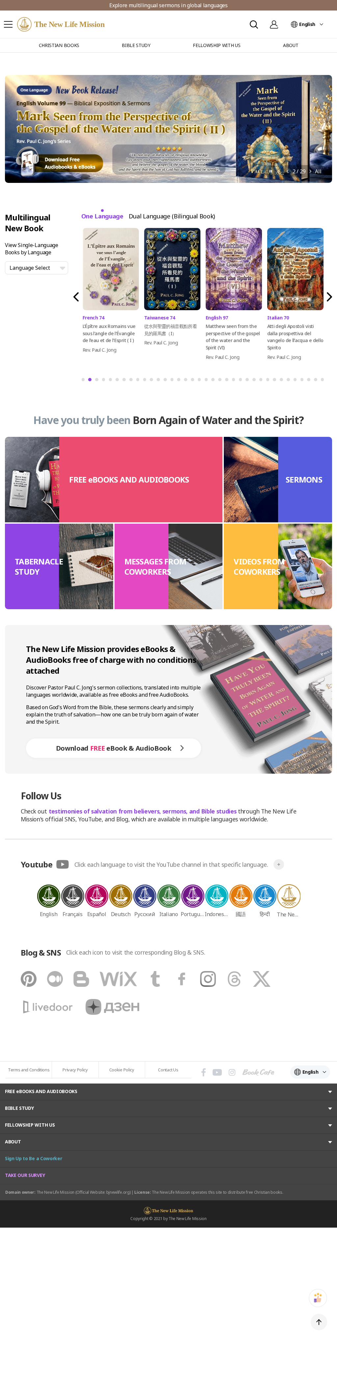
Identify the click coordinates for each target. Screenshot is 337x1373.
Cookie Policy (121, 1070)
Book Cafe (258, 1072)
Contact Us (168, 1070)
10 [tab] (146, 381)
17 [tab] (194, 381)
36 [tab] (324, 381)
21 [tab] (221, 381)
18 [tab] (201, 381)
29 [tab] (276, 381)
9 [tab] (137, 381)
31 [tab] (290, 381)
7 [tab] (123, 381)
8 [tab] (130, 381)
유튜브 (217, 1072)
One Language (102, 216)
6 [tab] (117, 381)
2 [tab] (89, 381)
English (307, 24)
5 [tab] (110, 381)
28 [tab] (269, 381)
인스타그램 (232, 1072)
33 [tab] (303, 381)
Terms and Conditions (29, 1070)
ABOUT (13, 1141)
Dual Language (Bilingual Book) (172, 216)
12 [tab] (160, 381)
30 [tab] (283, 381)
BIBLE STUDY (19, 1108)
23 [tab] (235, 381)
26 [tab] (255, 381)
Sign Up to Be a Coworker (33, 1158)
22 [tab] (228, 381)
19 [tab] (208, 381)
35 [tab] (317, 381)
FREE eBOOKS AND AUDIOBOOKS (41, 1091)
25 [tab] (248, 381)
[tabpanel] (111, 289)
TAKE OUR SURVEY (25, 1175)
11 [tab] (153, 381)
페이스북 (203, 1072)
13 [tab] (166, 381)
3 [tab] (96, 381)
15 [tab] (180, 381)
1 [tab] (83, 381)
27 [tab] (262, 381)
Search (254, 24)
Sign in (273, 24)
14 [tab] (173, 381)
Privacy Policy (75, 1070)
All (318, 171)
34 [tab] (310, 381)
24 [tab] (242, 381)
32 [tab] (296, 381)
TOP (319, 1322)
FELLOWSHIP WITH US (30, 1125)
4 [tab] (103, 381)
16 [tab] (187, 381)
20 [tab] (214, 381)
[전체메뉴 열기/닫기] (8, 24)
